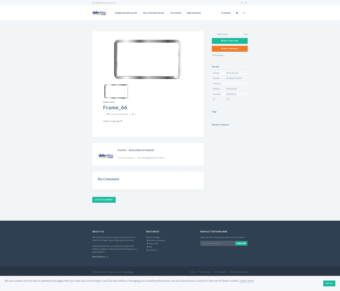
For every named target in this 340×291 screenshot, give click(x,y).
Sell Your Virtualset (154, 13)
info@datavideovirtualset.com (105, 3)
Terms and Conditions (239, 272)
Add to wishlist (231, 48)
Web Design (128, 272)
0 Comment (114, 114)
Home (193, 272)
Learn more (247, 281)
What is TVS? (153, 243)
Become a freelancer (156, 240)
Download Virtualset (126, 13)
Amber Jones (108, 102)
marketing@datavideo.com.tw (153, 158)
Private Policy (205, 272)
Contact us (152, 250)
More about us (98, 257)
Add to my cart (230, 41)
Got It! (329, 283)
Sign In (226, 13)
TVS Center (175, 13)
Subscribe (241, 243)
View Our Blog (194, 13)
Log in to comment (104, 199)
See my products (127, 158)
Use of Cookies (220, 272)
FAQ (150, 247)
